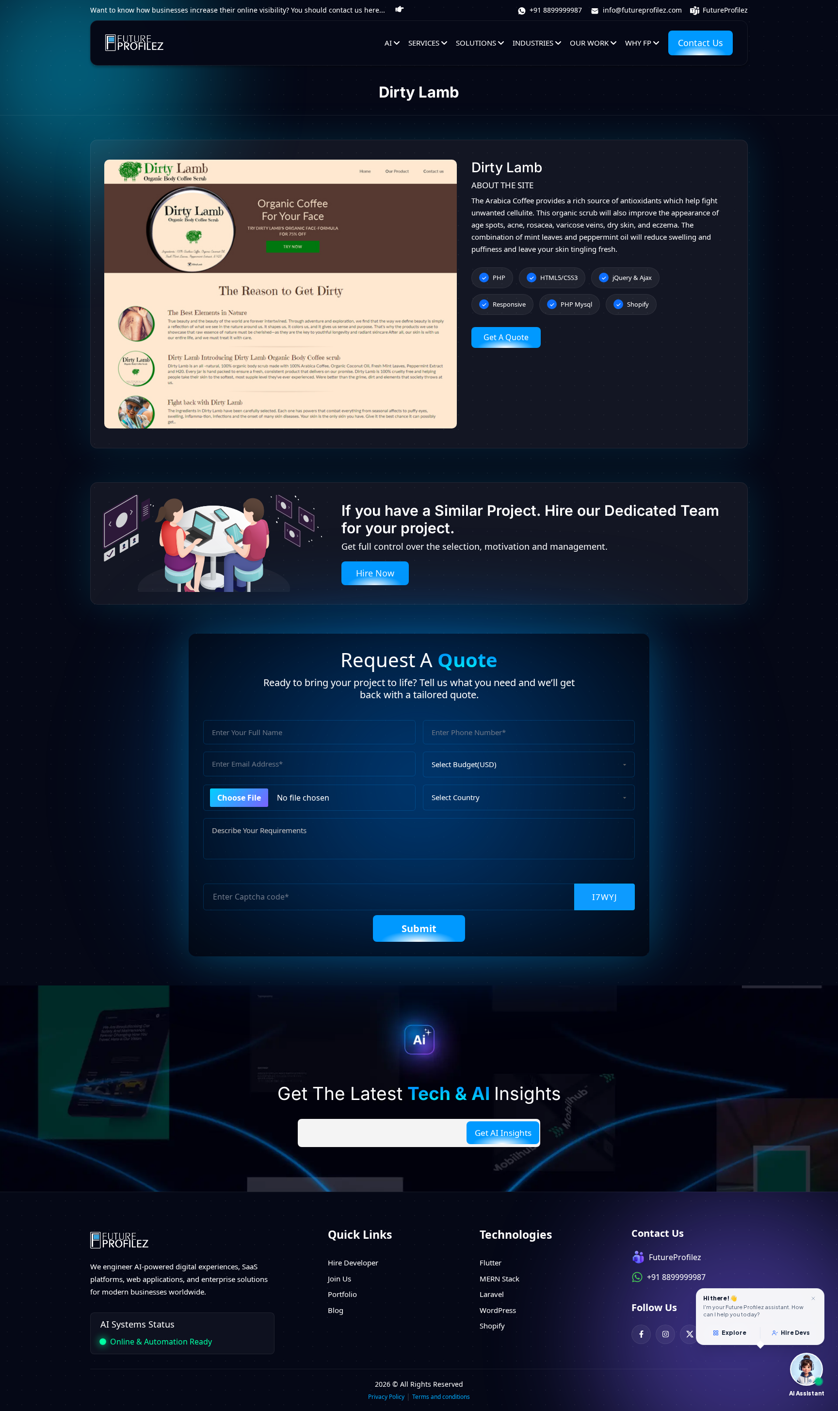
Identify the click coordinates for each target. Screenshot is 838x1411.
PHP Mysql (576, 304)
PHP (499, 277)
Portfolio (342, 1294)
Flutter (490, 1262)
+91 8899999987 (555, 10)
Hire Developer (353, 1262)
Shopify (638, 304)
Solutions (476, 43)
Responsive (509, 304)
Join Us (339, 1278)
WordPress (498, 1310)
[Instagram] (665, 1334)
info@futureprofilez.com (641, 10)
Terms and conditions (441, 1397)
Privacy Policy (386, 1397)
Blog (335, 1310)
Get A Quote (506, 337)
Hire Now (375, 573)
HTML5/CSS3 (559, 277)
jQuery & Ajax (632, 277)
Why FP (638, 43)
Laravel (492, 1294)
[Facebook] (641, 1334)
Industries (533, 43)
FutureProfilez (724, 10)
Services (423, 43)
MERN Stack (499, 1278)
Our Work (589, 43)
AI (388, 43)
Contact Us (700, 43)
